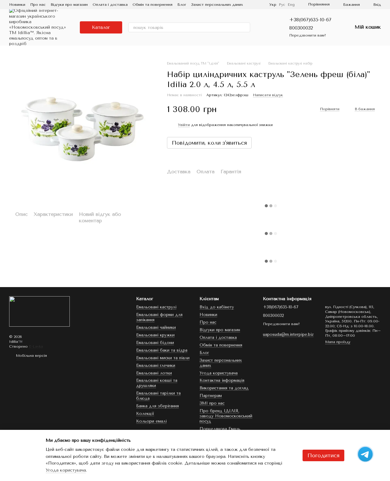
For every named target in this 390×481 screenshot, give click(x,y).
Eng (291, 4)
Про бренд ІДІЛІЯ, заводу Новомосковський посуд (226, 416)
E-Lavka (36, 346)
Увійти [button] (184, 125)
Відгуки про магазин (69, 4)
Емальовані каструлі (156, 307)
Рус (282, 4)
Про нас (38, 4)
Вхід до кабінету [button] (217, 307)
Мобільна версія (31, 355)
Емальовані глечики (155, 365)
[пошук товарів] (245, 27)
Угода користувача (219, 373)
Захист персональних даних (217, 4)
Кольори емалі (151, 421)
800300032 (301, 28)
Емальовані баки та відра (161, 350)
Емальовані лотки (154, 373)
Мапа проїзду (337, 342)
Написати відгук (268, 95)
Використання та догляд (224, 388)
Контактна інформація (222, 380)
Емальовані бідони (155, 342)
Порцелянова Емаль (220, 429)
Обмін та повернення (152, 4)
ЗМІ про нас (212, 403)
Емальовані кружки (155, 335)
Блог (181, 4)
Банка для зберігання (157, 406)
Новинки (17, 4)
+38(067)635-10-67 (310, 20)
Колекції (145, 413)
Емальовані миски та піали (163, 358)
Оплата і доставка (110, 4)
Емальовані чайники (156, 327)
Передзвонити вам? (307, 35)
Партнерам (211, 395)
